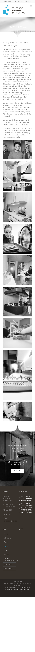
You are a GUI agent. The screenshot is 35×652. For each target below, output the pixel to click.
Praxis (6, 546)
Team (6, 542)
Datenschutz (8, 569)
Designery (21, 591)
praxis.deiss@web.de (25, 1)
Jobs (5, 550)
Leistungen (7, 538)
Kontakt (6, 554)
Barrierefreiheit (24, 589)
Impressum (7, 565)
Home (6, 534)
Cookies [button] (16, 589)
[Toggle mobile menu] (31, 6)
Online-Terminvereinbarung (9, 559)
